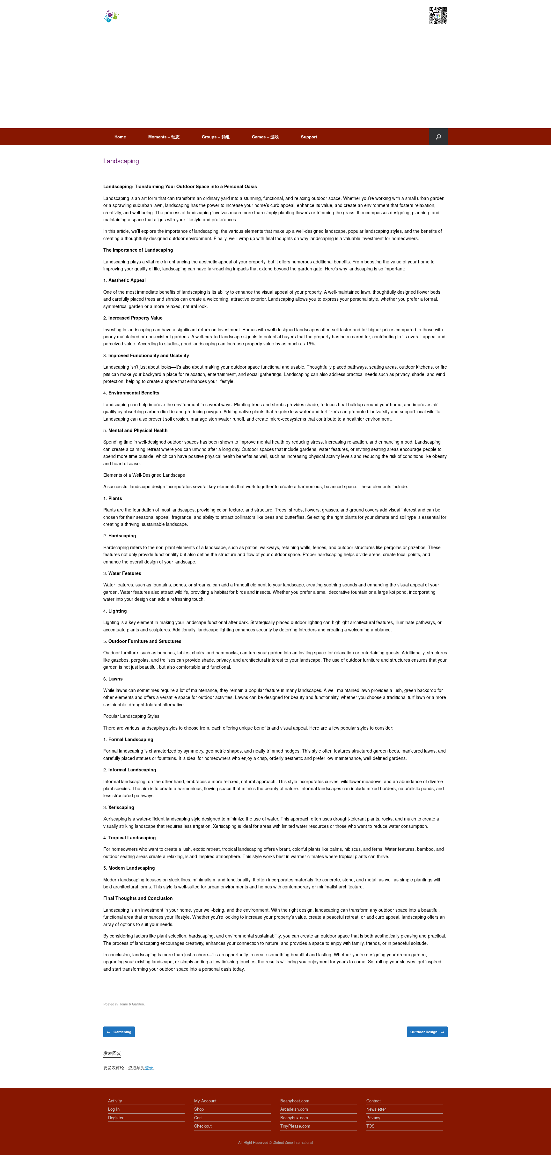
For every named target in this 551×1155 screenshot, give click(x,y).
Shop (199, 1109)
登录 (149, 1067)
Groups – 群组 (216, 137)
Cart (198, 1118)
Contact (373, 1101)
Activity (115, 1101)
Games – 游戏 (265, 137)
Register (115, 1118)
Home (120, 137)
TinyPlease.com (295, 1126)
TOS (370, 1126)
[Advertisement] (275, 80)
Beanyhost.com (294, 1101)
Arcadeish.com (294, 1109)
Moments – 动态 (164, 137)
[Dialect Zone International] (111, 16)
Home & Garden (131, 1003)
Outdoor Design (427, 1031)
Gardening (119, 1031)
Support (309, 137)
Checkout (203, 1126)
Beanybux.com (294, 1118)
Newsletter (376, 1109)
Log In (114, 1109)
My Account (205, 1101)
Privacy (373, 1118)
